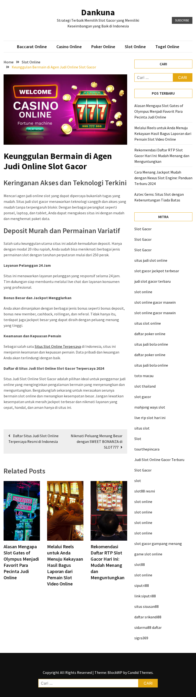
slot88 (139, 564)
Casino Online (69, 46)
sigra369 (141, 638)
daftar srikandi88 (147, 617)
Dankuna (98, 12)
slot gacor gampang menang (158, 543)
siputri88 (141, 585)
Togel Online (167, 46)
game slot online (148, 554)
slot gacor (142, 396)
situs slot (142, 428)
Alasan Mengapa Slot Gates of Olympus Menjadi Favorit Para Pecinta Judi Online (21, 561)
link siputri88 (145, 596)
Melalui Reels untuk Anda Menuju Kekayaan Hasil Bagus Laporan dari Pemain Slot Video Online (65, 565)
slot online (143, 291)
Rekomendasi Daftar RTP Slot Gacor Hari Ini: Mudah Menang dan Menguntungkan (108, 561)
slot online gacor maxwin (155, 302)
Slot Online (135, 46)
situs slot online (147, 323)
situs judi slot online (150, 260)
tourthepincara (146, 449)
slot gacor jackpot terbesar (156, 270)
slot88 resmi (144, 491)
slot (137, 480)
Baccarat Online (32, 46)
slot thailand (145, 386)
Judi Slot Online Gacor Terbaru (159, 459)
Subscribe (182, 20)
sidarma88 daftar (148, 627)
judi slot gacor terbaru (152, 281)
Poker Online (103, 46)
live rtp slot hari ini (149, 417)
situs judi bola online (151, 344)
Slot (137, 438)
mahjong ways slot (149, 407)
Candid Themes (140, 672)
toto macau (143, 375)
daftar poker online (149, 333)
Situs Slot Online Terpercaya (58, 346)
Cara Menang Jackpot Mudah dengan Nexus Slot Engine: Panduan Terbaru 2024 (163, 178)
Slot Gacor (143, 228)
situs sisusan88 (146, 606)
